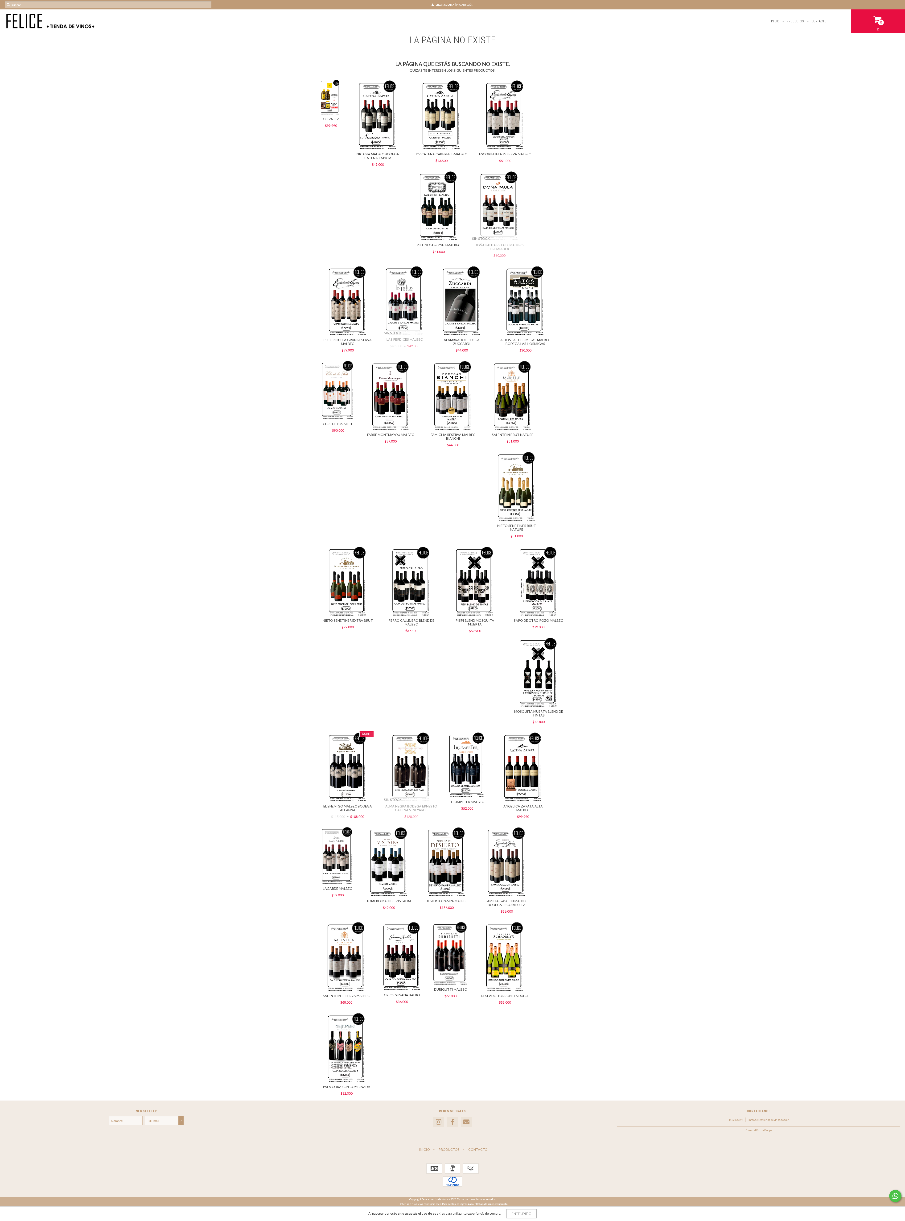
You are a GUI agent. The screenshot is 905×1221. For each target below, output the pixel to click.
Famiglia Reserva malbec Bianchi (453, 436)
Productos (795, 21)
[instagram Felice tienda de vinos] (438, 1122)
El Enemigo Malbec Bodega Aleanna (347, 808)
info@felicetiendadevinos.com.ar (769, 1119)
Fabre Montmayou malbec (390, 435)
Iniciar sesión (464, 4)
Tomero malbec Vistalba (388, 901)
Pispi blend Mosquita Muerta (475, 622)
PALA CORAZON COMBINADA (346, 1087)
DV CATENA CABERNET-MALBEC (441, 154)
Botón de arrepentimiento (492, 1203)
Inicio (775, 21)
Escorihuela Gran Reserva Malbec (348, 342)
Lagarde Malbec (337, 888)
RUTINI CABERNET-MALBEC (439, 245)
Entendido (521, 1214)
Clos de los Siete (338, 424)
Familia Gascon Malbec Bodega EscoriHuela (507, 903)
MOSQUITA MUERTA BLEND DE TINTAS (538, 713)
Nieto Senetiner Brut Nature (516, 527)
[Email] (466, 1122)
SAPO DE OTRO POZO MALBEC (538, 620)
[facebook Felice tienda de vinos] (452, 1122)
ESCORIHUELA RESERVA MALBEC (505, 154)
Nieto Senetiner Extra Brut (348, 620)
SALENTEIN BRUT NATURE (512, 435)
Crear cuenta (445, 4)
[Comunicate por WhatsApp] (895, 1196)
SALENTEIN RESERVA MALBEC (346, 996)
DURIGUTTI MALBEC (450, 989)
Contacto (819, 21)
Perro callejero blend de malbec (411, 622)
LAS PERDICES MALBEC (405, 339)
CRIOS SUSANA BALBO (402, 995)
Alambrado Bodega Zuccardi (462, 342)
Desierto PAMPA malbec (447, 901)
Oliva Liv (331, 119)
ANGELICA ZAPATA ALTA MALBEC (523, 808)
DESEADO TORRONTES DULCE (505, 996)
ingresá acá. (467, 1203)
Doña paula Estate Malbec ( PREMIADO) (499, 247)
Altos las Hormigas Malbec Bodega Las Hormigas (525, 342)
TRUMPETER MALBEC (467, 802)
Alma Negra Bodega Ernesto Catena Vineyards (411, 808)
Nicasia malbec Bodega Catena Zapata (378, 156)
